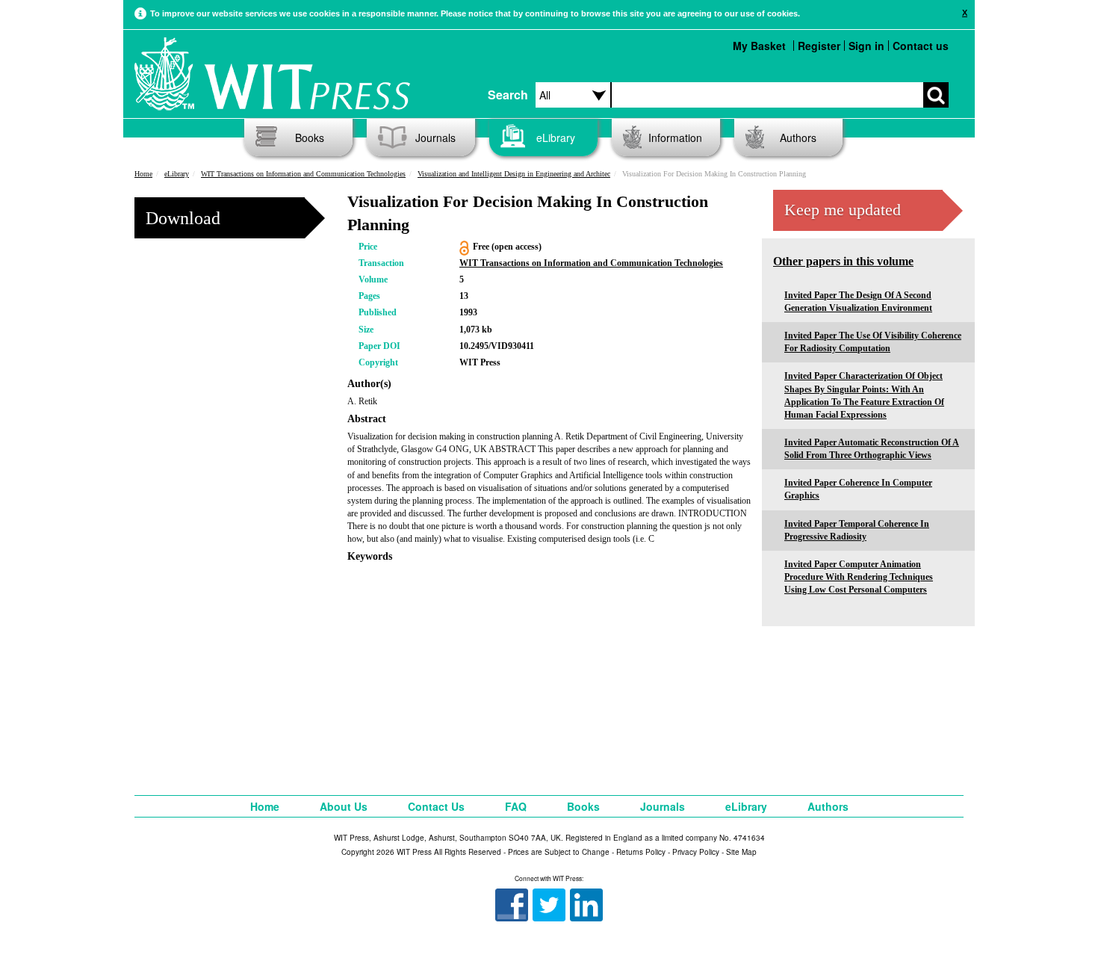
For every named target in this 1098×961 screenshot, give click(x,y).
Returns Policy (641, 852)
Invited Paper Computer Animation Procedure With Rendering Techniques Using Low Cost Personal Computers (858, 577)
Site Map (741, 852)
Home (143, 174)
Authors (798, 137)
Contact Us (436, 806)
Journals (435, 137)
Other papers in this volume (843, 261)
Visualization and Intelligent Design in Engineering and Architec (514, 174)
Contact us (921, 45)
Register (819, 45)
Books (309, 137)
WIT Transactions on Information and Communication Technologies (303, 174)
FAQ (516, 806)
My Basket (759, 45)
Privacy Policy (695, 852)
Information (675, 137)
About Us (343, 806)
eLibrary (555, 137)
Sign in (866, 45)
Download (183, 218)
